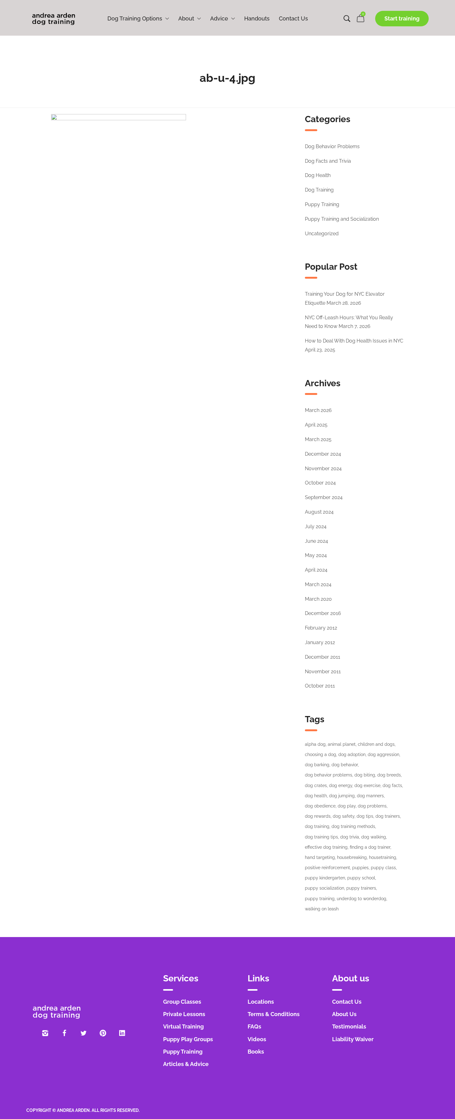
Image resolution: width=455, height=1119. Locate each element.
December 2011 (322, 657)
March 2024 (318, 584)
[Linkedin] (122, 1033)
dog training (317, 826)
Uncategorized (322, 234)
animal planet (342, 744)
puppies (360, 867)
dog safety (343, 816)
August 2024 (319, 512)
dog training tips (321, 836)
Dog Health (318, 175)
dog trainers (387, 816)
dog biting (364, 774)
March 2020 (318, 599)
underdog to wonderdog (361, 898)
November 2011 (323, 671)
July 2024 (316, 526)
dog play (347, 805)
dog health (316, 795)
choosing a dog (320, 754)
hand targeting (320, 857)
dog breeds (389, 774)
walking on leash (322, 908)
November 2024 (323, 468)
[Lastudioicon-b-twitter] (83, 1033)
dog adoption (352, 754)
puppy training (320, 898)
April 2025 (316, 425)
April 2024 (316, 570)
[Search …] (347, 18)
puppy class (383, 867)
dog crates (316, 785)
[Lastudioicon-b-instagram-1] (45, 1033)
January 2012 (320, 642)
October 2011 (320, 686)
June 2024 (316, 541)
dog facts (392, 785)
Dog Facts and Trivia (328, 161)
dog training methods (353, 826)
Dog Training (319, 190)
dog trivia (349, 836)
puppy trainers (361, 888)
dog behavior (345, 764)
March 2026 (318, 410)
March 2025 (318, 439)
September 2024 (324, 497)
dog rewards (318, 816)
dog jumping (342, 795)
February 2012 (321, 628)
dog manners (370, 795)
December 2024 (323, 454)
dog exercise (367, 785)
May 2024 (316, 555)
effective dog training (326, 847)
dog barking (317, 764)
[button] (402, 18)
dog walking (373, 836)
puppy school (361, 877)
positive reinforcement (327, 867)
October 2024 (320, 483)
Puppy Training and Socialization (342, 219)
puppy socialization (324, 888)
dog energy (340, 785)
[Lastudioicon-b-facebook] (64, 1033)
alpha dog (315, 744)
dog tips (365, 816)
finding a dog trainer (370, 847)
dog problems (372, 805)
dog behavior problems (328, 774)
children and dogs (376, 744)
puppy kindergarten (325, 877)
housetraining (382, 857)
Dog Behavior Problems (332, 146)
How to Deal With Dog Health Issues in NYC (354, 341)
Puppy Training (322, 204)
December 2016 (323, 613)
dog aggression (383, 754)
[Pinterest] (102, 1033)
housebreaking (352, 857)
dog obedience (320, 805)
